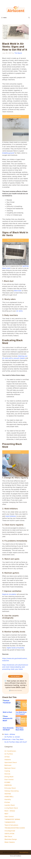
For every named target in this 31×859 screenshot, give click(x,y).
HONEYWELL (9, 794)
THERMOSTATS (10, 820)
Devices (7, 772)
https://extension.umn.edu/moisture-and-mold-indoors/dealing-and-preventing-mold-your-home (15, 667)
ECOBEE (7, 780)
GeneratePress (24, 850)
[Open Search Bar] (29, 17)
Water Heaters (10, 840)
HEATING (8, 791)
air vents (19, 311)
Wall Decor (8, 834)
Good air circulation (9, 594)
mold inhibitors (10, 516)
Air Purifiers (9, 752)
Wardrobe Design (11, 837)
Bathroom (8, 763)
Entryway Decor (10, 786)
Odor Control (9, 814)
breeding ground (8, 153)
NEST (6, 811)
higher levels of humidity (15, 648)
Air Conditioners (10, 749)
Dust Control (9, 777)
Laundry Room (10, 803)
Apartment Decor (11, 760)
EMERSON (8, 783)
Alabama (8, 757)
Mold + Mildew (10, 732)
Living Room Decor (11, 806)
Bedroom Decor (10, 766)
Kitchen (7, 800)
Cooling (7, 769)
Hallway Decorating (12, 789)
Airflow (7, 754)
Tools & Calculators (11, 823)
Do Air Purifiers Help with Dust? (16, 740)
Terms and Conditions (15, 853)
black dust (17, 291)
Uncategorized (10, 828)
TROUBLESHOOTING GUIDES (15, 826)
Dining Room (9, 774)
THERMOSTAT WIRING (12, 817)
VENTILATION (9, 831)
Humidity (8, 797)
